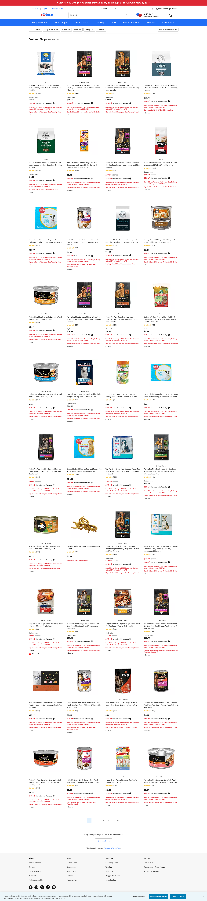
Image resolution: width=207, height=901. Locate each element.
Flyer (45, 9)
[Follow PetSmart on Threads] (42, 887)
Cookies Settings (139, 896)
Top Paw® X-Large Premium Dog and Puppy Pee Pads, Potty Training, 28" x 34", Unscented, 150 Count (161, 548)
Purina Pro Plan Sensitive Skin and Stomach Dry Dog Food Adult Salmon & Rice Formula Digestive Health (83, 87)
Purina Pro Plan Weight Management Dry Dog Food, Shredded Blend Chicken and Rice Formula (83, 625)
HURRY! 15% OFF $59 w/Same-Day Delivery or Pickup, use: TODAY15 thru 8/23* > (103, 2)
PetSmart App (34, 876)
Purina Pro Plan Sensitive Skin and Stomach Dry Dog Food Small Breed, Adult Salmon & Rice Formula (160, 625)
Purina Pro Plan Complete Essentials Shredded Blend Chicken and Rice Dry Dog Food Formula (122, 87)
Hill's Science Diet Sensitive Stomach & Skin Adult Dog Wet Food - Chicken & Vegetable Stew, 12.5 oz (84, 705)
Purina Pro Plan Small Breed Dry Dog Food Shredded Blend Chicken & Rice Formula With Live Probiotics (160, 471)
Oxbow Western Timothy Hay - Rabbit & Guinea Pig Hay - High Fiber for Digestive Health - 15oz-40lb (160, 319)
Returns (70, 876)
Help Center (72, 863)
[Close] (203, 896)
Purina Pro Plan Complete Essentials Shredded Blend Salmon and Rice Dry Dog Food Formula (121, 319)
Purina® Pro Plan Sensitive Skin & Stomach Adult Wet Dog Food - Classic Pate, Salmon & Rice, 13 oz (161, 705)
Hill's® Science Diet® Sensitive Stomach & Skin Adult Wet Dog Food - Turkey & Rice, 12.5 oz (83, 242)
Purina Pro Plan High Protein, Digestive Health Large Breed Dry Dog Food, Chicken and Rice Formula (122, 548)
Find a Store (148, 863)
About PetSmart (35, 863)
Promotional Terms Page (112, 848)
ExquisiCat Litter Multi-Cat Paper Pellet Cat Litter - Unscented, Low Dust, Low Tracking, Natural (161, 87)
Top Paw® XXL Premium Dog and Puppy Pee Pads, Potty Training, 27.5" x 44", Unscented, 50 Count (122, 471)
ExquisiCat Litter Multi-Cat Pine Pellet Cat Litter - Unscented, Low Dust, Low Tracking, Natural (45, 164)
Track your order (58, 9)
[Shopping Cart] (173, 16)
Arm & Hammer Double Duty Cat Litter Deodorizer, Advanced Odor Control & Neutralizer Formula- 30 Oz (82, 164)
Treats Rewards (35, 871)
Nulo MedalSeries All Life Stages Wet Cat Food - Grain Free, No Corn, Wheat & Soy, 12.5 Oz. (121, 705)
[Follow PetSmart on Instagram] (36, 887)
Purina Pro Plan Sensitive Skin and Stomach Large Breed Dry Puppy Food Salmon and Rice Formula (45, 471)
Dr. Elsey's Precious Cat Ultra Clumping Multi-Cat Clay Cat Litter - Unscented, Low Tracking (45, 87)
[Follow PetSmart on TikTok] (48, 887)
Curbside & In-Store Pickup (154, 867)
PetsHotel (109, 871)
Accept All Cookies (177, 896)
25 (118, 820)
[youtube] (54, 887)
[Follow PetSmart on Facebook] (31, 887)
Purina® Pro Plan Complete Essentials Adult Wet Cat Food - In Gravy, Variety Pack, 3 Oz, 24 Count (46, 705)
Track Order (72, 871)
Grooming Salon (111, 863)
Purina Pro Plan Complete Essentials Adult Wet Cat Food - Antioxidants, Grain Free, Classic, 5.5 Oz (45, 782)
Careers (32, 867)
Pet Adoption (110, 880)
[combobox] (99, 14)
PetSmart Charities (36, 880)
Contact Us (71, 867)
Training (108, 867)
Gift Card (34, 9)
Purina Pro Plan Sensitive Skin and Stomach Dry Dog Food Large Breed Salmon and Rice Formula (122, 164)
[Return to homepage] (47, 14)
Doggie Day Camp (112, 876)
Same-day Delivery (151, 871)
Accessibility (72, 880)
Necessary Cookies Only (158, 896)
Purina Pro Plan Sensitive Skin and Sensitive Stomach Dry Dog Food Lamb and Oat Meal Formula (84, 319)
